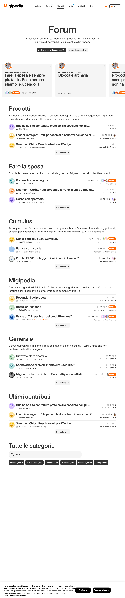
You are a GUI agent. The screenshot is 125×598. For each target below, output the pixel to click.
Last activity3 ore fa (108, 128)
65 (101, 248)
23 (110, 365)
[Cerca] (91, 6)
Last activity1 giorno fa (107, 300)
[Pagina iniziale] (13, 6)
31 (106, 135)
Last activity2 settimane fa (105, 252)
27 (110, 144)
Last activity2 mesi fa (107, 261)
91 (104, 199)
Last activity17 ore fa (107, 147)
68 (99, 374)
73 (110, 190)
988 (92, 316)
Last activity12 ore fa (107, 138)
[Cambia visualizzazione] (106, 6)
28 (110, 297)
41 (110, 356)
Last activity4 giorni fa (107, 242)
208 (69, 93)
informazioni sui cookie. (18, 595)
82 (26, 93)
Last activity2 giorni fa (107, 359)
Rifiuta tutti (83, 590)
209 (103, 258)
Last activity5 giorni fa (107, 184)
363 (94, 239)
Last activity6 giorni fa (107, 192)
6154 (34, 93)
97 (101, 307)
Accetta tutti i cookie (101, 590)
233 (92, 180)
